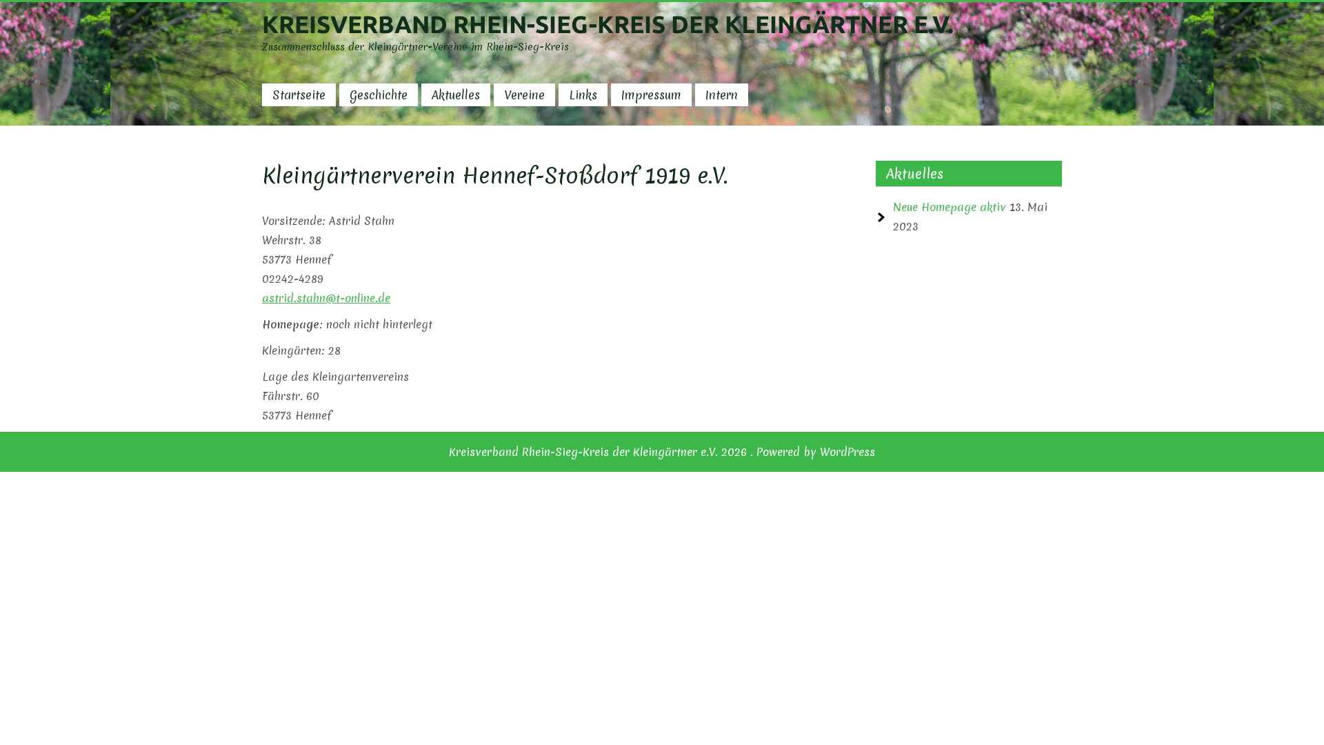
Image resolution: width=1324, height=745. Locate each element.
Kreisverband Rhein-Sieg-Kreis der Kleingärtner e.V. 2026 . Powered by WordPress (662, 451)
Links (583, 95)
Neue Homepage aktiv (949, 207)
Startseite (298, 95)
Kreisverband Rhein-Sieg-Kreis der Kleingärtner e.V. (608, 24)
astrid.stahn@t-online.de (326, 298)
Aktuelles (456, 95)
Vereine (524, 95)
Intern (721, 95)
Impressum (651, 95)
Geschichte (379, 95)
